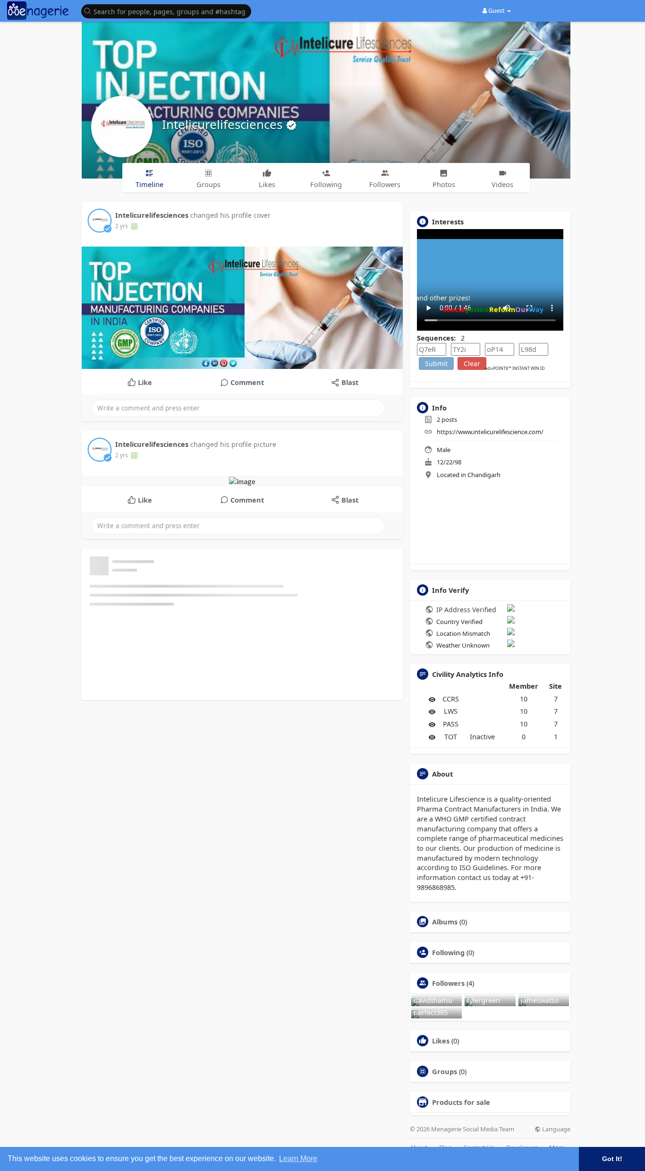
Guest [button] (496, 10)
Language (555, 1129)
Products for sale (461, 1102)
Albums (445, 921)
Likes (441, 1040)
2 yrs (121, 226)
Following (448, 952)
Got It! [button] (612, 1158)
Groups (444, 1071)
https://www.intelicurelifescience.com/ (490, 431)
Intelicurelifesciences (224, 124)
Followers (448, 983)
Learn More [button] (298, 1158)
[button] (168, 10)
